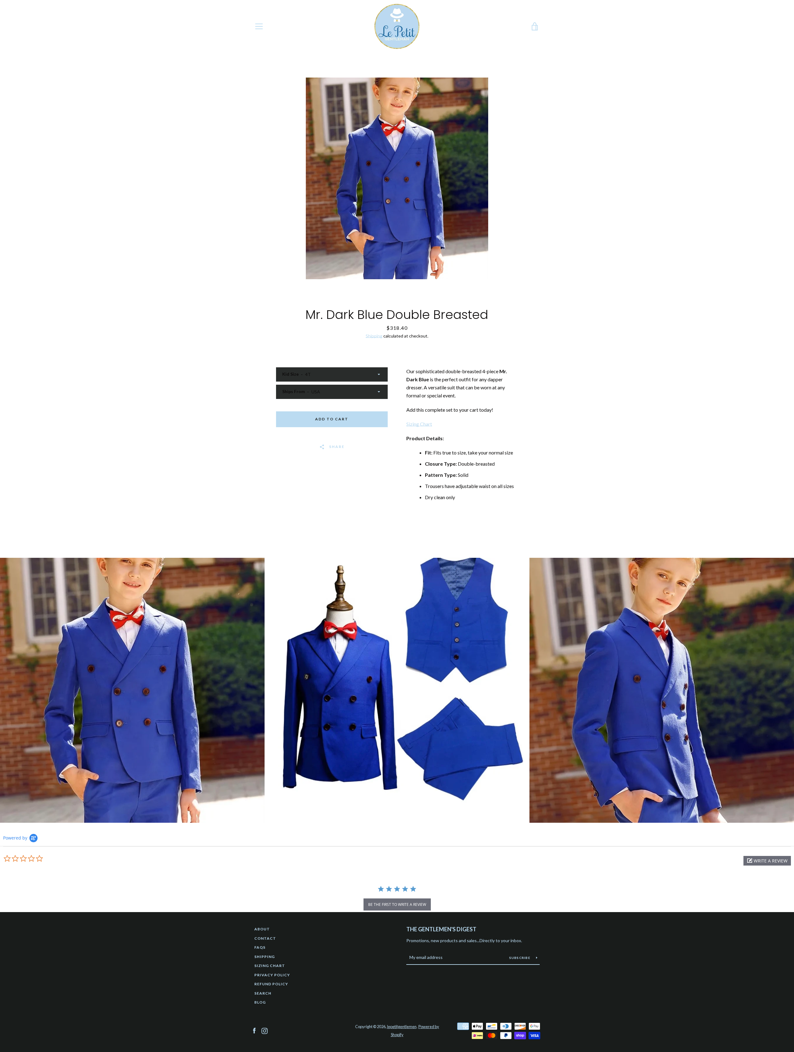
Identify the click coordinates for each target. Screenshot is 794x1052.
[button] (767, 861)
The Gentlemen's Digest (441, 929)
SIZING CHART (269, 965)
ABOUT (262, 929)
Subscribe (520, 958)
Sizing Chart (419, 424)
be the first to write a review (397, 904)
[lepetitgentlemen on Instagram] (264, 1030)
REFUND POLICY (271, 984)
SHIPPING (264, 956)
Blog (260, 1002)
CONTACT (265, 938)
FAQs (259, 947)
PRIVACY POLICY (272, 975)
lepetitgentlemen (402, 1026)
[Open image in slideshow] (397, 178)
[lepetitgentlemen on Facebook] (254, 1030)
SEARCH (262, 993)
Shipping (374, 335)
